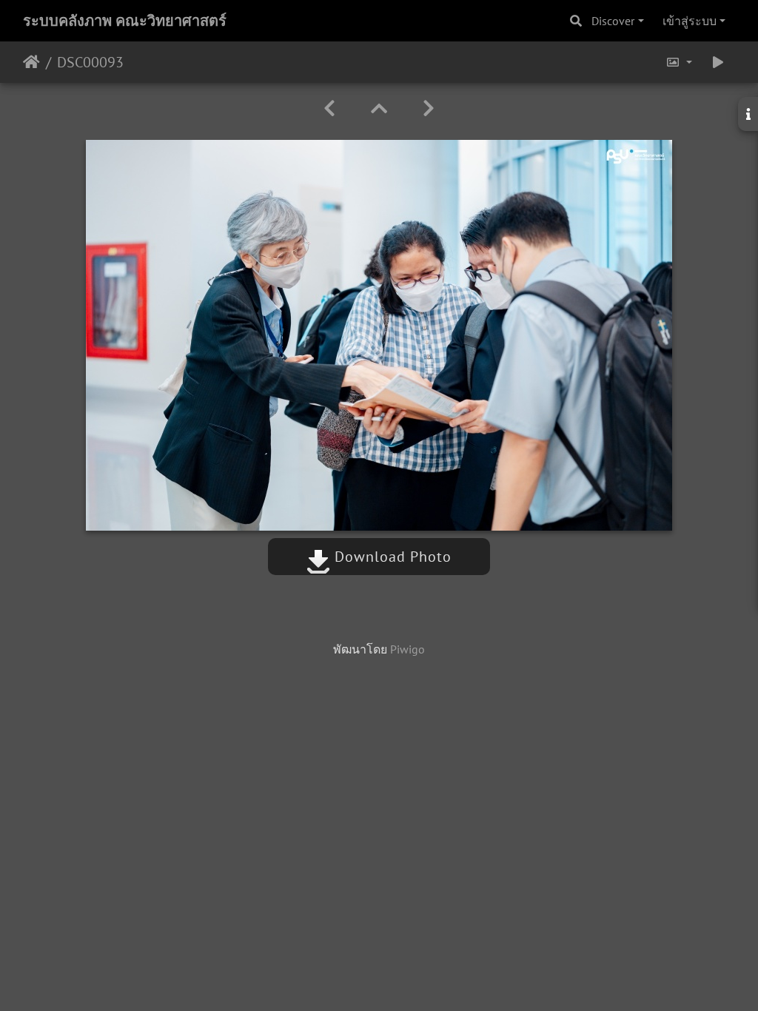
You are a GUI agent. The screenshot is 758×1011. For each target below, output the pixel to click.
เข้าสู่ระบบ (690, 20)
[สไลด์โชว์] (718, 62)
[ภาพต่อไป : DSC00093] (428, 108)
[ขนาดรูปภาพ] (679, 62)
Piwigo (407, 649)
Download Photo (391, 556)
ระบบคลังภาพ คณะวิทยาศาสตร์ (125, 20)
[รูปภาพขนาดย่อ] (379, 108)
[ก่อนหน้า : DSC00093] (329, 108)
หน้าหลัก (31, 62)
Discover (612, 20)
